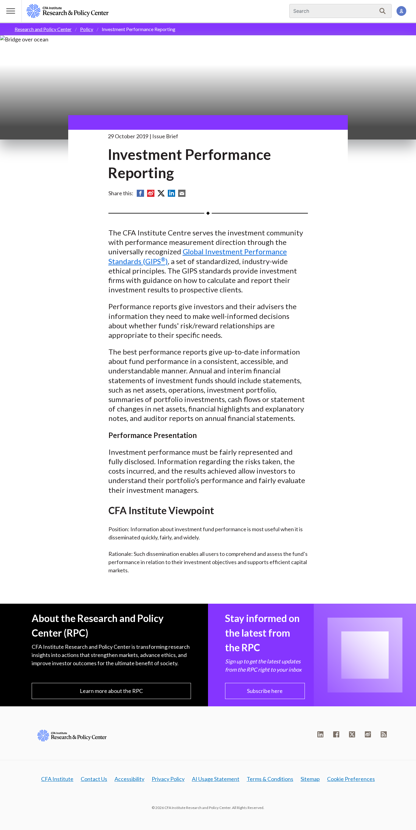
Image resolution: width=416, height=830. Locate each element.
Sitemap (310, 778)
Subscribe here (265, 690)
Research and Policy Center (43, 29)
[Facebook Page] (336, 734)
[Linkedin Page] (320, 734)
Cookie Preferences (351, 778)
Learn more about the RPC (111, 690)
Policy (86, 29)
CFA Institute (57, 778)
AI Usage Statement (215, 778)
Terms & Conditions (270, 778)
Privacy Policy (168, 778)
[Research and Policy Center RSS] (384, 734)
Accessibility (129, 778)
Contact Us (94, 778)
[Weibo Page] (368, 734)
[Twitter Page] (352, 734)
